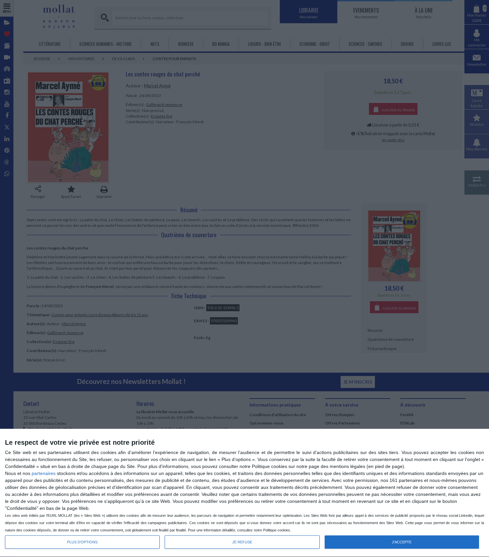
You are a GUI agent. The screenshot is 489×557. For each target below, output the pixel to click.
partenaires (44, 473)
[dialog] (244, 493)
